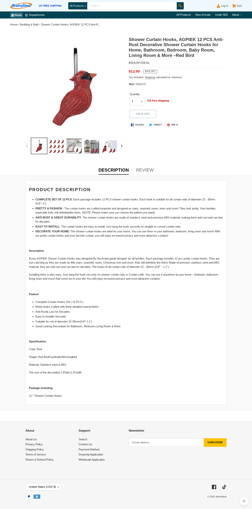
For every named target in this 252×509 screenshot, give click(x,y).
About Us (31, 439)
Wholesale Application (92, 459)
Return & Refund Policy (39, 459)
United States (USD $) (42, 486)
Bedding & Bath (29, 24)
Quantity (135, 94)
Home (14, 24)
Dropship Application (91, 454)
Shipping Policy (34, 449)
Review (145, 170)
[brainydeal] (21, 6)
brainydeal (221, 496)
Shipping (150, 77)
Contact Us (85, 444)
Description (114, 170)
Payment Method (89, 449)
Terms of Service (35, 454)
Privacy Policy (34, 444)
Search (83, 439)
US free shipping (50, 6)
